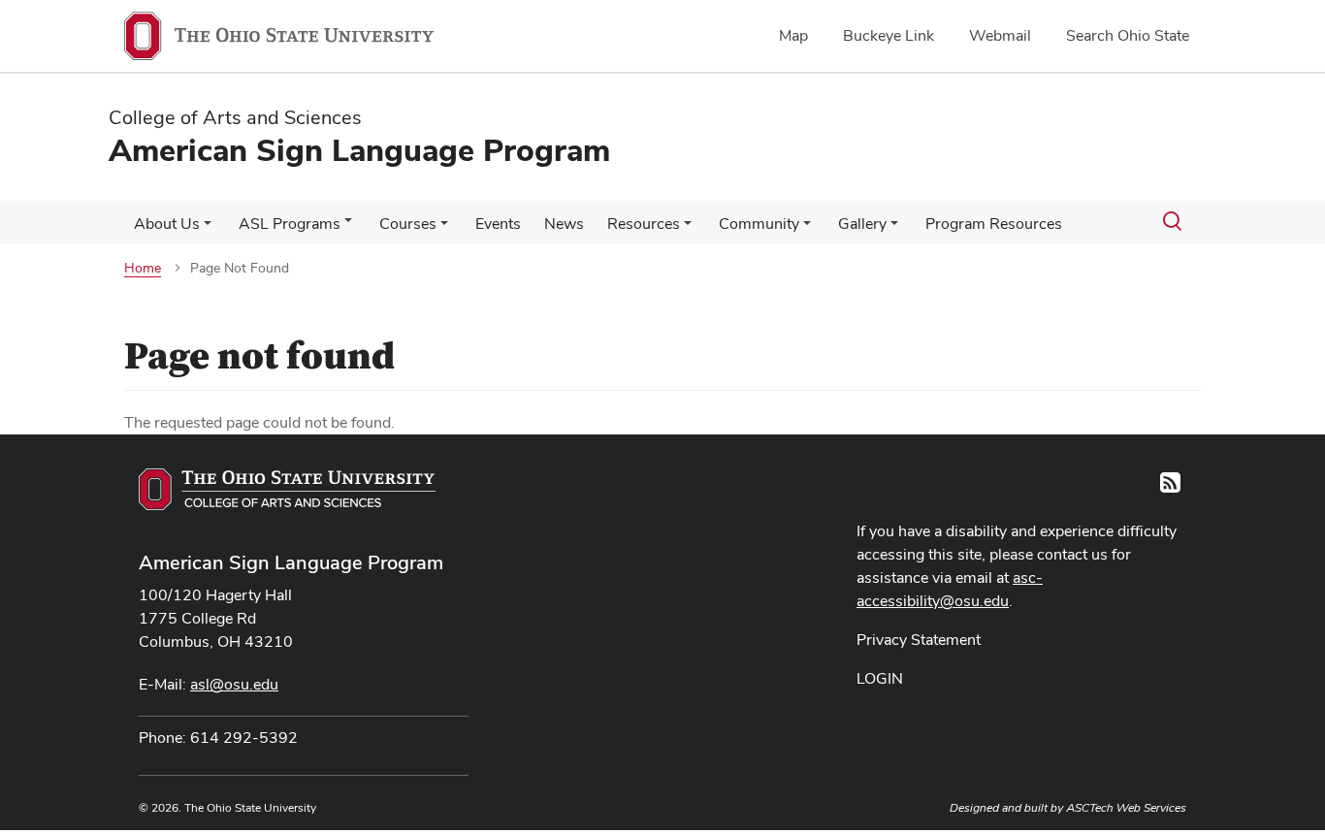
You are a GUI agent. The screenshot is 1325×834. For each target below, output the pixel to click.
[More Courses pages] (444, 228)
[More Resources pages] (687, 228)
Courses (407, 223)
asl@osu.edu (234, 684)
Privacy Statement (918, 639)
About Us (167, 223)
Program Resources (993, 223)
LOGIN (879, 678)
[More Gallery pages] (894, 228)
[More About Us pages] (207, 228)
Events (498, 223)
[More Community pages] (807, 228)
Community (759, 223)
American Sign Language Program (291, 562)
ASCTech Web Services (1126, 808)
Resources (643, 223)
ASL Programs (289, 223)
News (564, 223)
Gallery (862, 223)
